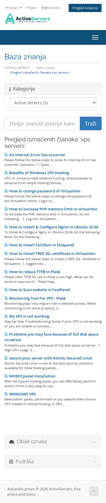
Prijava (31, 7)
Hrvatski (12, 7)
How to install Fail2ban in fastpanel (41, 245)
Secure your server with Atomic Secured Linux (50, 358)
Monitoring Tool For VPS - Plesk (37, 298)
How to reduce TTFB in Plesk (34, 271)
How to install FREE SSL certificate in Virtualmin (51, 253)
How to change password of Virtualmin (44, 191)
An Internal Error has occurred (36, 154)
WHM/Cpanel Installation (31, 376)
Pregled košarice (85, 8)
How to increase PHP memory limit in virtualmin (52, 209)
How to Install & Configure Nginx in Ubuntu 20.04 (53, 227)
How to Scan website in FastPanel (39, 289)
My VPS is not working (28, 316)
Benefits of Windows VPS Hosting (38, 172)
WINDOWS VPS (22, 394)
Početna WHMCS (17, 67)
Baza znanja (45, 67)
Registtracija (50, 7)
